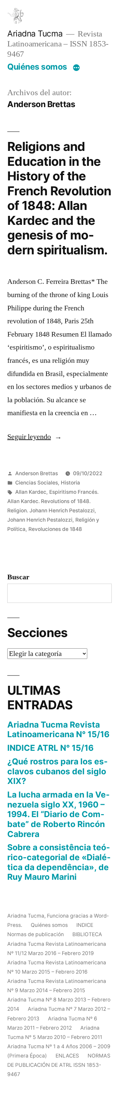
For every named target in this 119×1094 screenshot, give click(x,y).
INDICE (84, 925)
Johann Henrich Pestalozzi (39, 520)
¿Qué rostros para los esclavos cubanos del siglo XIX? (57, 771)
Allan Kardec (30, 492)
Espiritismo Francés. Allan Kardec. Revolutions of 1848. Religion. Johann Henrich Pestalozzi (53, 501)
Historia (70, 483)
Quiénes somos (37, 67)
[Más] (76, 68)
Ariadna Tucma (35, 33)
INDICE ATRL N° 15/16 (50, 748)
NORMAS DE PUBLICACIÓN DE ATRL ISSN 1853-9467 (58, 1065)
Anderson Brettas (36, 473)
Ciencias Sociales (36, 483)
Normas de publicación (35, 934)
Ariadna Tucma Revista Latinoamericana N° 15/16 (58, 730)
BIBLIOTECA (87, 934)
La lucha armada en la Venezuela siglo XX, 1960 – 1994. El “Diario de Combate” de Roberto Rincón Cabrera (58, 814)
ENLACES (67, 1056)
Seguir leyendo (34, 436)
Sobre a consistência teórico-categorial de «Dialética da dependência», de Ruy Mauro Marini (59, 862)
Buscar (18, 577)
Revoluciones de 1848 (55, 529)
